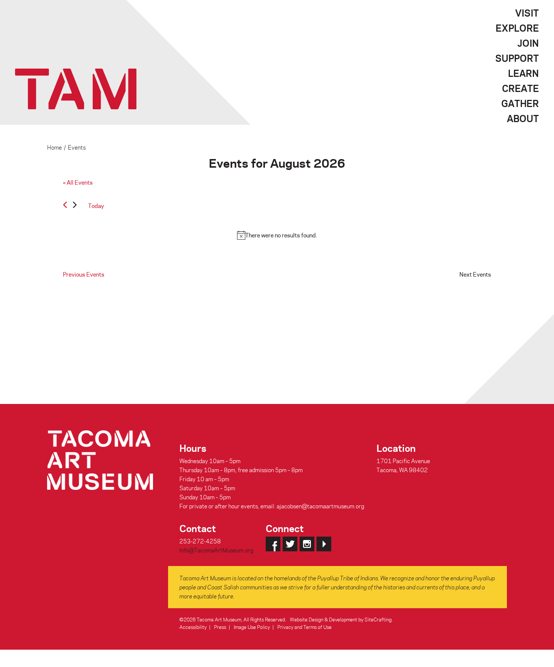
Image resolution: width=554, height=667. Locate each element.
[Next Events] (75, 206)
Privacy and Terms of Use (304, 627)
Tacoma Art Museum (75, 89)
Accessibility (193, 627)
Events (77, 147)
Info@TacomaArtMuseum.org (216, 550)
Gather (520, 103)
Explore (517, 28)
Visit (527, 13)
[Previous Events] (65, 204)
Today (96, 206)
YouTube (324, 544)
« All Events (78, 182)
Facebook (273, 544)
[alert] (277, 235)
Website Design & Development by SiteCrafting (341, 619)
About (523, 118)
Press (220, 627)
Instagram (307, 544)
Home (54, 147)
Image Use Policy (252, 627)
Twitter (290, 544)
